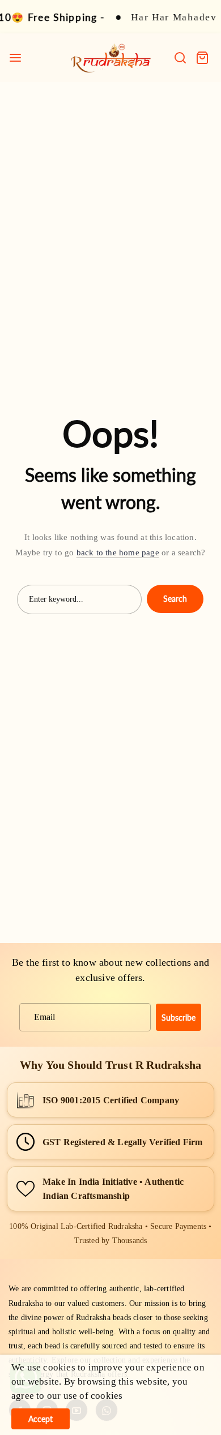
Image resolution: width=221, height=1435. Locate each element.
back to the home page (117, 552)
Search (175, 598)
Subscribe (179, 1017)
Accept (40, 1419)
